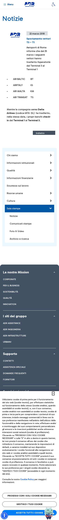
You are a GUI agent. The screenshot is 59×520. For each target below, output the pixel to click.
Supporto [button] (10, 354)
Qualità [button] (11, 170)
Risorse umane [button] (15, 193)
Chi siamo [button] (12, 155)
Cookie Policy (27, 479)
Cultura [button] (11, 200)
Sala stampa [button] (13, 208)
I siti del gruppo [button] (15, 316)
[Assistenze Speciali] (53, 4)
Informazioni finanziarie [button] (20, 178)
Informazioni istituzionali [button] (20, 162)
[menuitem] (9, 279)
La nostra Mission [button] (16, 272)
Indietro (40, 133)
